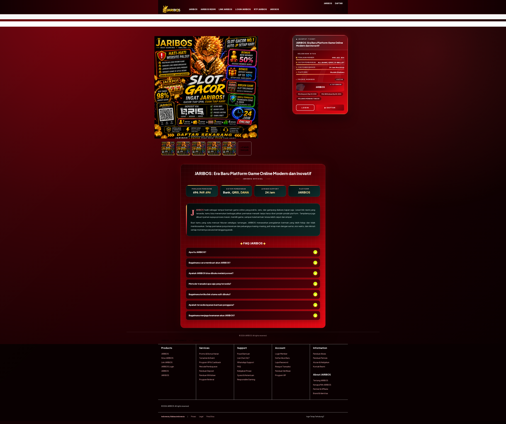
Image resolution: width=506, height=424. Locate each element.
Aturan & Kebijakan (321, 362)
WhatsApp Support (245, 362)
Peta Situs (210, 417)
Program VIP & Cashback (210, 362)
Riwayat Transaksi (283, 366)
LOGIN (305, 108)
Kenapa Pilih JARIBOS (322, 385)
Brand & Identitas (320, 393)
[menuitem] (193, 9)
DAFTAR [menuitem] (339, 3)
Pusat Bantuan (243, 354)
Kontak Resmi (319, 366)
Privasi (193, 417)
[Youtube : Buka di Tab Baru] (343, 416)
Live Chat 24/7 (243, 358)
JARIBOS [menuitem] (328, 3)
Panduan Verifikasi (283, 371)
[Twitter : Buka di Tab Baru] (332, 416)
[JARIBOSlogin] (171, 9)
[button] (337, 9)
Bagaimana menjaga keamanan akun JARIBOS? (252, 315)
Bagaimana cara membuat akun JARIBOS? (252, 262)
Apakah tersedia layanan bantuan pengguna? (252, 304)
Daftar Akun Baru (282, 358)
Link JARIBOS (166, 362)
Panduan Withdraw (207, 375)
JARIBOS (200, 210)
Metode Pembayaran (208, 366)
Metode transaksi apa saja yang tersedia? (252, 283)
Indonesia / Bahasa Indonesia (172, 417)
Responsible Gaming (246, 379)
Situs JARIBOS (167, 358)
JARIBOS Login (167, 366)
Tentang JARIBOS (320, 380)
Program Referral (206, 379)
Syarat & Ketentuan (245, 375)
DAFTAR (331, 108)
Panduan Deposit (206, 371)
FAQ (239, 366)
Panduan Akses (319, 354)
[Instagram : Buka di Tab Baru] (338, 416)
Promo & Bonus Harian (209, 354)
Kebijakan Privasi (244, 371)
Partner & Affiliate (320, 389)
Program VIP (280, 375)
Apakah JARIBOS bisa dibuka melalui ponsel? (252, 273)
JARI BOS (165, 375)
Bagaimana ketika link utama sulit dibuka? (252, 294)
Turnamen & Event (207, 358)
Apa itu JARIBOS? (252, 252)
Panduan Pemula (320, 358)
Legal (201, 417)
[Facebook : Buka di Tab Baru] (327, 416)
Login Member (281, 354)
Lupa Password (281, 362)
